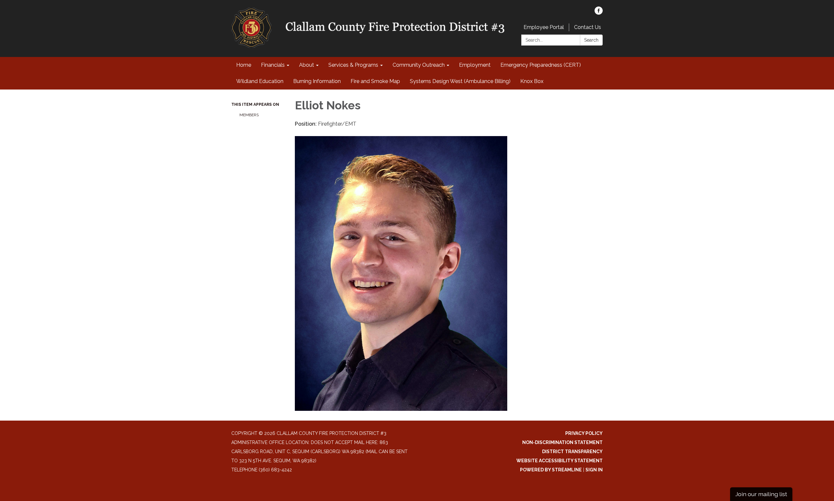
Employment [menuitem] (475, 65)
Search (591, 40)
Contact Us (587, 27)
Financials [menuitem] (273, 65)
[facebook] (599, 13)
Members (249, 115)
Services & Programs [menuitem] (353, 65)
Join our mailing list (761, 494)
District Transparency (572, 451)
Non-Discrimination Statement (562, 442)
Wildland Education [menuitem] (259, 81)
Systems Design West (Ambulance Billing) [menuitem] (460, 81)
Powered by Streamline (551, 469)
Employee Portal (544, 27)
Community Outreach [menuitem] (419, 65)
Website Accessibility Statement (559, 460)
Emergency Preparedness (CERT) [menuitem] (540, 65)
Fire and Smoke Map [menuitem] (375, 81)
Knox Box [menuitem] (531, 81)
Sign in (594, 469)
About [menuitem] (306, 65)
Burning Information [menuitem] (317, 81)
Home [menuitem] (243, 65)
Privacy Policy (584, 433)
